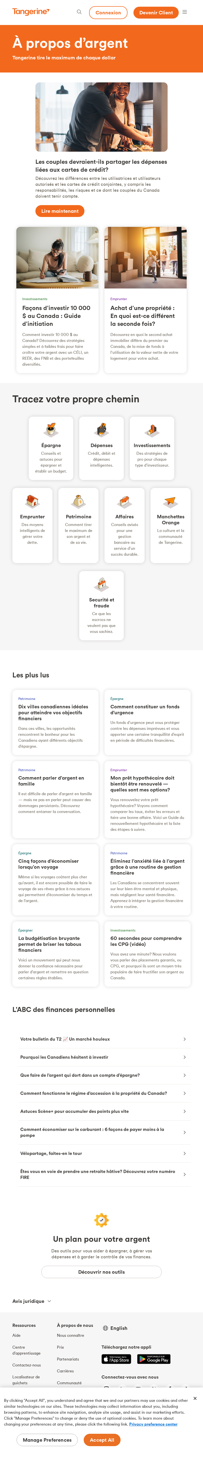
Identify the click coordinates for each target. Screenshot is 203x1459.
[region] (101, 1423)
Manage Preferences (47, 1440)
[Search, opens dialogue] (79, 12)
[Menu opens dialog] (185, 12)
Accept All (102, 1440)
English (118, 1328)
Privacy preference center (153, 1424)
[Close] (195, 1398)
